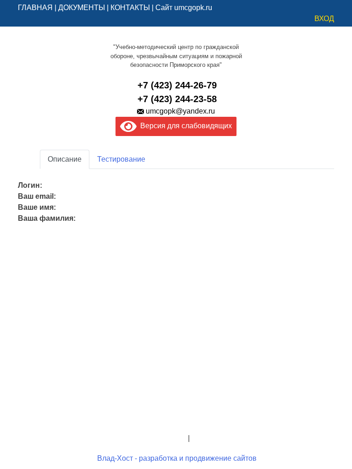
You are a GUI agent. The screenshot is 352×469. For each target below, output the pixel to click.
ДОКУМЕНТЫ (81, 7)
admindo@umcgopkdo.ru (176, 416)
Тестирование (121, 159)
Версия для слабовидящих (184, 126)
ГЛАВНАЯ (35, 7)
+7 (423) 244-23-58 (177, 99)
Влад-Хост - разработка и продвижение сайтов (177, 458)
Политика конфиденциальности (132, 438)
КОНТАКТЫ (130, 7)
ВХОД (324, 18)
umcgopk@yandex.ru (180, 111)
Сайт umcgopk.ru (183, 7)
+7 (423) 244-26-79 (177, 85)
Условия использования (233, 438)
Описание (65, 159)
